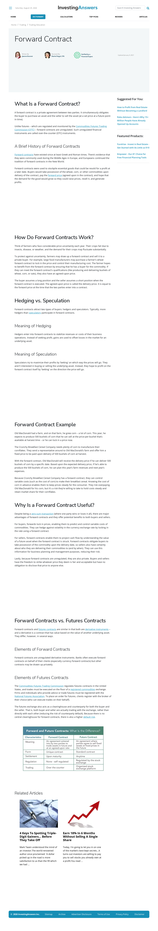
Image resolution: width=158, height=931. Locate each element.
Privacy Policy (122, 914)
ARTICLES (143, 17)
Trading (22, 25)
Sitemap (48, 914)
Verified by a (85, 54)
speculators (35, 312)
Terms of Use (104, 914)
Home (14, 25)
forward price (55, 175)
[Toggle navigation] (10, 8)
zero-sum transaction (42, 513)
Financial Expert (87, 56)
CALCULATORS (66, 17)
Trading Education (37, 25)
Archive (62, 914)
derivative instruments (97, 629)
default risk (89, 716)
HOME (13, 17)
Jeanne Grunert (27, 56)
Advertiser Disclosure (81, 914)
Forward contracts (24, 154)
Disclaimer (139, 914)
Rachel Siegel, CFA (58, 56)
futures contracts (47, 629)
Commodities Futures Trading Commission (41, 685)
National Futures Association (29, 696)
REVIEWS (119, 17)
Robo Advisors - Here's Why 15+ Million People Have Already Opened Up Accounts (132, 120)
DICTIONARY (38, 17)
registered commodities (82, 689)
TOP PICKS (93, 17)
